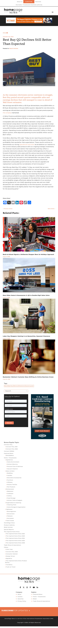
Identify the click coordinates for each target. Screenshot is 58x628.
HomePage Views (9, 522)
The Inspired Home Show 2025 (15, 540)
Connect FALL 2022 (12, 449)
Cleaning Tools (11, 504)
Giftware (9, 482)
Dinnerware (10, 513)
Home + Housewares (10, 457)
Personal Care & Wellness (15, 466)
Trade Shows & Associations (12, 545)
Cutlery (9, 495)
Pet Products (11, 487)
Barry (5, 386)
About (19, 594)
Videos (6, 547)
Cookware (10, 493)
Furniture (10, 480)
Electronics (22, 386)
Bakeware (10, 491)
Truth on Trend (10, 567)
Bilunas (16, 386)
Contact (20, 596)
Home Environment (13, 462)
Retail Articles (13, 48)
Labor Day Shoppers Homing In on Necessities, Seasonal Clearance (26, 336)
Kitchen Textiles (12, 484)
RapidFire (9, 558)
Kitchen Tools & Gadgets (14, 500)
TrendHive (9, 564)
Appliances (9, 459)
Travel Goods (10, 520)
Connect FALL (8, 444)
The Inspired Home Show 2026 (15, 542)
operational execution (27, 144)
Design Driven (10, 556)
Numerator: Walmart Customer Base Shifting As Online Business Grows (28, 377)
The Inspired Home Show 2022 (15, 533)
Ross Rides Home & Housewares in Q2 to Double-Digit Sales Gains (26, 295)
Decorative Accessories (14, 477)
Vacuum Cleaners (12, 468)
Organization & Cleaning (13, 502)
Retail (35, 599)
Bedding (10, 473)
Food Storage (11, 498)
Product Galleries (9, 525)
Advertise (38, 1)
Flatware (10, 516)
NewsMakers (10, 455)
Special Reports (9, 529)
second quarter (29, 386)
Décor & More (10, 471)
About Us (20, 1)
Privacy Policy (22, 601)
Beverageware (11, 511)
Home (4, 32)
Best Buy (10, 386)
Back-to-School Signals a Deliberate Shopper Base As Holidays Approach (28, 254)
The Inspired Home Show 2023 (15, 536)
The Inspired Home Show (12, 531)
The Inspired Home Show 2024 (15, 538)
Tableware (9, 509)
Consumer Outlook (12, 554)
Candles (9, 475)
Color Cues (9, 549)
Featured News (8, 453)
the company (7, 112)
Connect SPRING (9, 451)
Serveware (10, 518)
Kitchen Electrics (12, 464)
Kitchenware (10, 489)
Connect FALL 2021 (12, 446)
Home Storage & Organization (16, 507)
